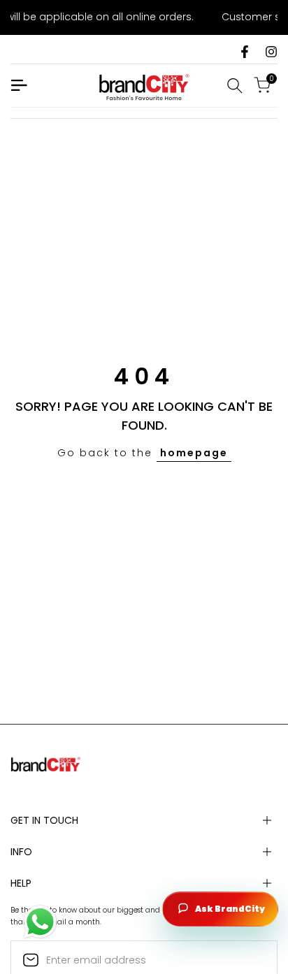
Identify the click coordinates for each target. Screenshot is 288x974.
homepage (194, 453)
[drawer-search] (235, 86)
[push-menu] (18, 85)
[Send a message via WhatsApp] (40, 922)
